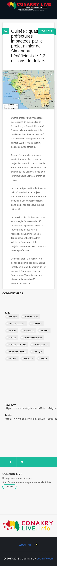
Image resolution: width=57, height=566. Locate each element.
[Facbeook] (10, 462)
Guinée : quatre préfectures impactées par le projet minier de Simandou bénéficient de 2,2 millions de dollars (28, 46)
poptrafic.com (45, 558)
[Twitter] (22, 462)
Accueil (25, 545)
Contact (9, 486)
